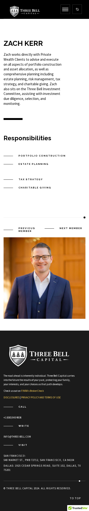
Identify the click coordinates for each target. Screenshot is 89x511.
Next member (71, 228)
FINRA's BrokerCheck (32, 390)
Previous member (27, 229)
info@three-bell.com (17, 436)
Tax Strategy (31, 179)
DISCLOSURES (11, 397)
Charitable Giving (35, 187)
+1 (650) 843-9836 (12, 417)
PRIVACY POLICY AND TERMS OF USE (41, 397)
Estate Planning (34, 164)
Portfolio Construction (42, 155)
